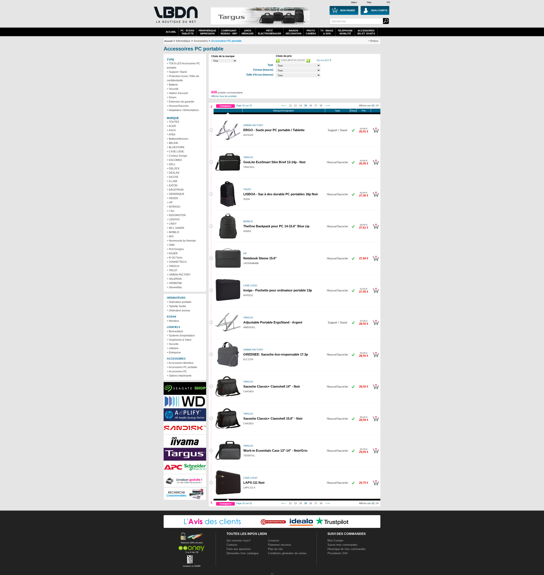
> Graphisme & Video (179, 339)
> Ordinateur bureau (178, 310)
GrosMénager (248, 32)
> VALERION (174, 278)
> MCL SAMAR (175, 227)
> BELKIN (172, 143)
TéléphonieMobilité (345, 32)
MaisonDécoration (293, 32)
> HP (170, 202)
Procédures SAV (337, 553)
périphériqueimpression (207, 32)
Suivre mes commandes (342, 544)
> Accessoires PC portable (182, 367)
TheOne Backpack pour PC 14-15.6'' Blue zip (276, 226)
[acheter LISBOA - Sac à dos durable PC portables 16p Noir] (375, 197)
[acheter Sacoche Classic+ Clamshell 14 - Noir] (375, 389)
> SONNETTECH (177, 261)
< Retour (373, 40)
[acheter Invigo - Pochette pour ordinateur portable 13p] (375, 293)
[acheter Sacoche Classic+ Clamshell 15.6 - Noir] (375, 421)
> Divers (171, 97)
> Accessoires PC (177, 371)
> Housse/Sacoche (178, 105)
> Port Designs (175, 249)
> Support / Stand (177, 71)
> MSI (170, 236)
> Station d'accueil (177, 93)
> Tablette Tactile (176, 306)
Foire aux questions (239, 549)
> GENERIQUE (175, 194)
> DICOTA (172, 177)
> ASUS (171, 130)
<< (282, 105)
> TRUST (172, 270)
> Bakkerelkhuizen (177, 138)
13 (295, 105)
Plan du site (275, 549)
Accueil (171, 32)
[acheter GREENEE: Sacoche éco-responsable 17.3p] (375, 357)
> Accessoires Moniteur (180, 362)
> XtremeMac (174, 287)
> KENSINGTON (176, 215)
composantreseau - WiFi (229, 32)
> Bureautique (175, 331)
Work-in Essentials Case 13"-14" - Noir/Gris (275, 450)
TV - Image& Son (326, 32)
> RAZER (172, 253)
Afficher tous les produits (224, 96)
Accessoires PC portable (226, 40)
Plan (369, 2)
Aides (354, 2)
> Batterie (172, 84)
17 (316, 105)
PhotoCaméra (311, 32)
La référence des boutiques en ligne (175, 17)
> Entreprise (174, 352)
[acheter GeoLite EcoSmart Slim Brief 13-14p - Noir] (375, 165)
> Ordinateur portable (179, 302)
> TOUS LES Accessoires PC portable (183, 65)
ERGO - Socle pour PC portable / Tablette (274, 130)
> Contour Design (177, 155)
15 (305, 105)
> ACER (171, 126)
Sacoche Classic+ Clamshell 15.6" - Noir (273, 418)
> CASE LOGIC (175, 151)
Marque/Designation (283, 110)
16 (311, 105)
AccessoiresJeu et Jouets (366, 32)
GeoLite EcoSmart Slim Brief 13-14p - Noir (274, 162)
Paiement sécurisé (279, 544)
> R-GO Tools (174, 257)
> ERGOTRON (175, 189)
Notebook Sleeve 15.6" (260, 258)
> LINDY (172, 223)
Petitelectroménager (269, 32)
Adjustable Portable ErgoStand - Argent (272, 322)
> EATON (172, 185)
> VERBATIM (174, 283)
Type (337, 110)
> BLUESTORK (175, 147)
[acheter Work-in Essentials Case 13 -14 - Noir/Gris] (375, 454)
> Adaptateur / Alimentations (183, 110)
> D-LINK (172, 181)
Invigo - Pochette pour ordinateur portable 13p (277, 290)
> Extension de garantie (180, 101)
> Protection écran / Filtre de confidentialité (183, 78)
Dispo (353, 110)
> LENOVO (173, 219)
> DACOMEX (174, 160)
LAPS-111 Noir (254, 482)
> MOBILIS (173, 232)
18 (321, 105)
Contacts (232, 544)
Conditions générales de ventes (287, 553)
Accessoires (201, 40)
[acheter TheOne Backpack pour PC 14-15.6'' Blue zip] (375, 229)
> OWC (171, 244)
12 (290, 105)
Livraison (273, 540)
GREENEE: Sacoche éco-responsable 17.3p (275, 354)
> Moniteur (173, 320)
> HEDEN (172, 198)
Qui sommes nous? (239, 540)
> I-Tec (170, 210)
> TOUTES (173, 121)
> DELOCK (173, 168)
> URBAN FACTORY (179, 274)
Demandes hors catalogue (243, 553)
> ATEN (171, 134)
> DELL (171, 164)
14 (300, 105)
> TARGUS (173, 266)
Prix (364, 110)
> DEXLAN (173, 172)
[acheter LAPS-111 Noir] (375, 486)
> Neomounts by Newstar (181, 240)
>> (328, 105)
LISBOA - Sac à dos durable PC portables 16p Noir (280, 194)
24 (377, 105)
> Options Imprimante (179, 375)
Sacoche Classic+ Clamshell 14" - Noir (271, 386)
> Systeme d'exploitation (181, 335)
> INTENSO (173, 206)
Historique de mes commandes (346, 549)
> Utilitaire (172, 348)
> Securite (172, 344)
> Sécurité (172, 88)
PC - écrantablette (187, 32)
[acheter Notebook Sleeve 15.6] (375, 261)
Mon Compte (335, 540)
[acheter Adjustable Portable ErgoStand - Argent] (375, 325)
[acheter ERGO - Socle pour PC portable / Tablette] (375, 133)
